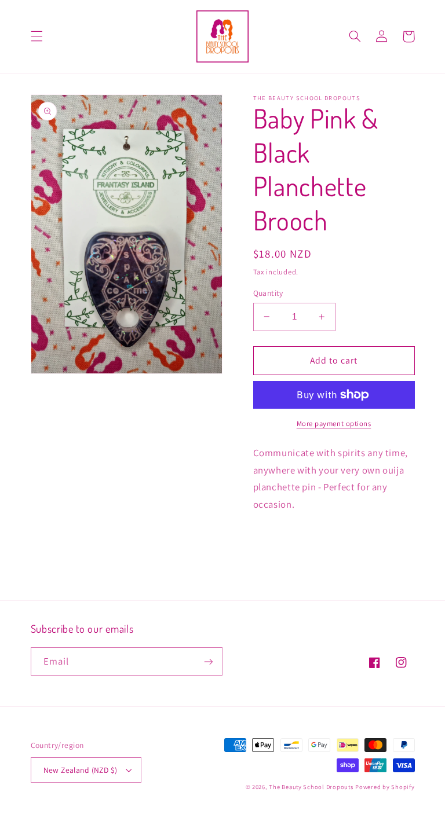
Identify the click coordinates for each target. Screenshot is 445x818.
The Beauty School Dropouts (311, 787)
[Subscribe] (208, 661)
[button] (36, 36)
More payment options (334, 423)
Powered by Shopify (384, 787)
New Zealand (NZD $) (80, 770)
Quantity (268, 293)
